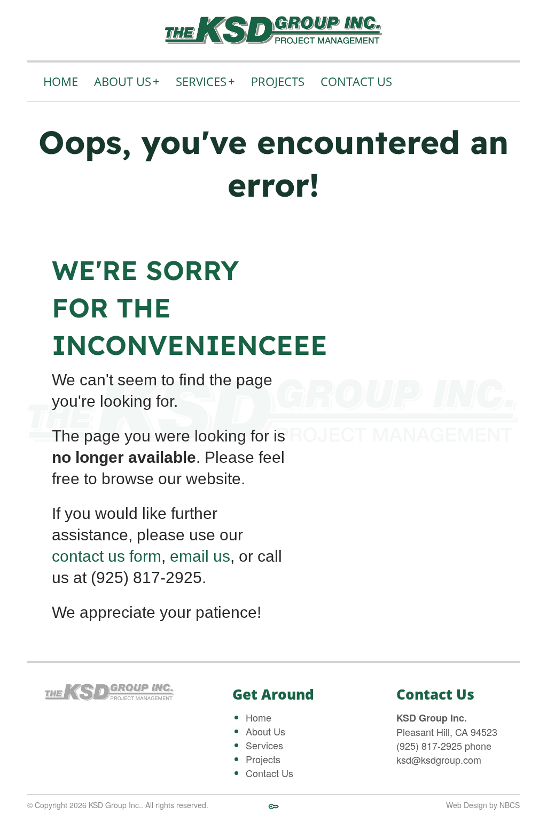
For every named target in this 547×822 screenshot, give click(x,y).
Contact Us (356, 81)
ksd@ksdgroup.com (438, 759)
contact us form (106, 556)
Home (60, 81)
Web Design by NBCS (483, 805)
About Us (127, 81)
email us (200, 556)
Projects (277, 81)
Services (205, 81)
